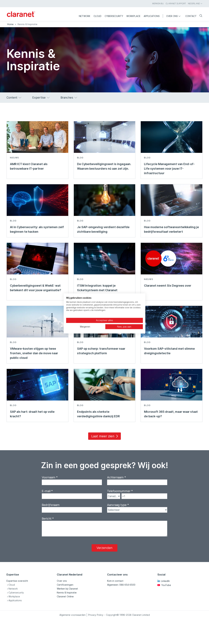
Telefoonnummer (120, 491)
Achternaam (116, 477)
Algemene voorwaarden (72, 614)
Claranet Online (65, 596)
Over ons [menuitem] (172, 16)
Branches (67, 97)
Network (13, 588)
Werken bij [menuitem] (158, 3)
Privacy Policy (95, 614)
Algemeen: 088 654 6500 (121, 584)
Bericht (48, 518)
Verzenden (104, 548)
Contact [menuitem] (191, 16)
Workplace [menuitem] (133, 16)
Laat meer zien (102, 436)
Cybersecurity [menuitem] (114, 16)
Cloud (11, 584)
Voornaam (50, 477)
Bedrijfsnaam (51, 505)
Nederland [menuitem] (194, 3)
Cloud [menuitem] (97, 16)
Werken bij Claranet (67, 588)
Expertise (39, 97)
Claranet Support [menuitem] (176, 3)
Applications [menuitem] (152, 16)
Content (12, 97)
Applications (15, 600)
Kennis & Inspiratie (67, 592)
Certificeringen (65, 584)
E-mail (47, 491)
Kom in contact (115, 580)
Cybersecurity (16, 592)
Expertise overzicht (17, 580)
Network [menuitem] (84, 16)
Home (10, 24)
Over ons (62, 580)
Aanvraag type (118, 505)
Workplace (14, 596)
